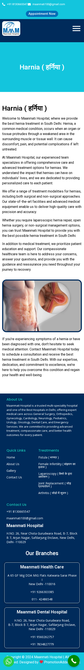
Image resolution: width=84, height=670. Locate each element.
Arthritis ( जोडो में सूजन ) (53, 493)
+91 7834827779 (42, 644)
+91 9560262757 (42, 637)
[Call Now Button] (74, 661)
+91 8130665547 (18, 511)
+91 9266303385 (42, 592)
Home (10, 457)
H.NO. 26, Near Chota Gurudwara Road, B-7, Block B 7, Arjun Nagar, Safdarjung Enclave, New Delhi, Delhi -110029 (41, 537)
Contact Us (14, 477)
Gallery (11, 471)
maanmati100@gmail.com (24, 518)
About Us (12, 464)
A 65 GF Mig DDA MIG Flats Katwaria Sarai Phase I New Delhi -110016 (42, 579)
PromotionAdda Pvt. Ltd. (62, 662)
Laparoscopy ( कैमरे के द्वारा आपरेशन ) (55, 475)
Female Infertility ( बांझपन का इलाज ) (56, 465)
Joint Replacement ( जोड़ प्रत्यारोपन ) (54, 484)
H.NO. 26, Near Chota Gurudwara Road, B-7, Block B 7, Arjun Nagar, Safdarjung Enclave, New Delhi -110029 (42, 624)
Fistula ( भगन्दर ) (48, 457)
